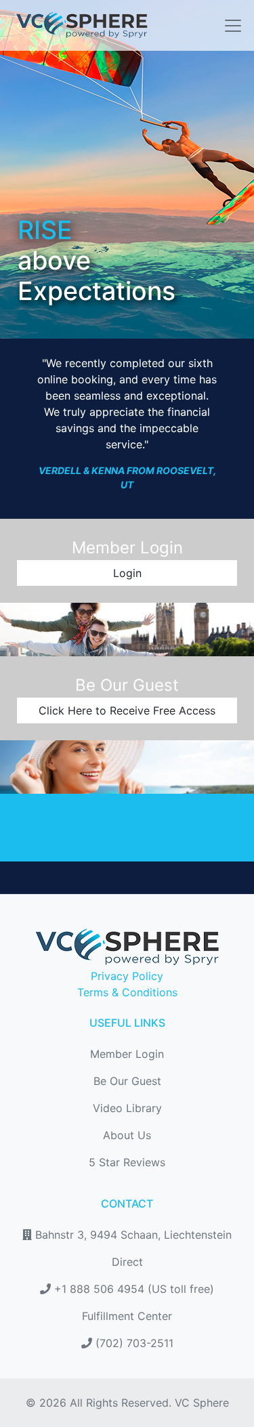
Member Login (127, 1054)
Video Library (127, 1108)
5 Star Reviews (127, 1162)
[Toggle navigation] (229, 25)
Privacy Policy (127, 976)
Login (127, 573)
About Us (127, 1135)
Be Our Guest (127, 1081)
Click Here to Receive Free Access (127, 710)
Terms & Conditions (127, 992)
